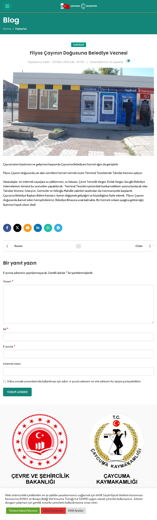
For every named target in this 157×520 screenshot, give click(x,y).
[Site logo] (78, 6)
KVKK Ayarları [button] (75, 510)
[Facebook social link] (7, 228)
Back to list (78, 246)
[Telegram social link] (58, 228)
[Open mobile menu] (7, 6)
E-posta (9, 346)
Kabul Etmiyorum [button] (53, 510)
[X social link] (17, 228)
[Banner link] (40, 450)
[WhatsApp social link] (48, 228)
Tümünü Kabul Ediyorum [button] (23, 510)
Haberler (78, 44)
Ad (5, 329)
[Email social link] (28, 228)
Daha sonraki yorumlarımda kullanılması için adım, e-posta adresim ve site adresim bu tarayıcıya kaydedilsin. (74, 381)
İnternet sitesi (12, 364)
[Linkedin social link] (38, 228)
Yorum (8, 281)
